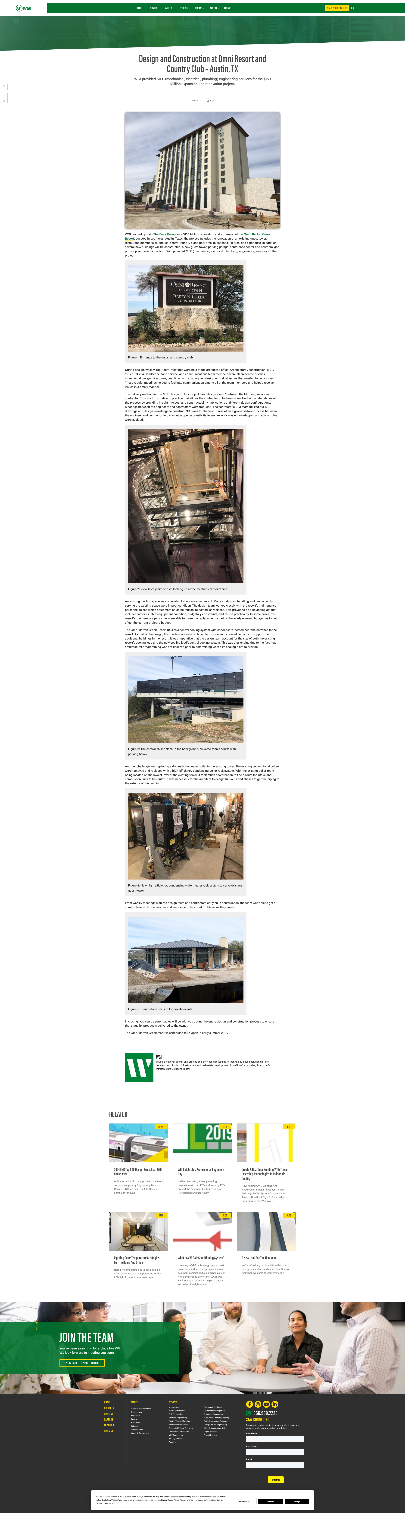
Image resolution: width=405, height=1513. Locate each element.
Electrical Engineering (178, 1417)
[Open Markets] (174, 8)
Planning (172, 1441)
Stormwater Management (214, 1410)
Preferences (244, 1501)
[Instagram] (258, 1404)
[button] (352, 8)
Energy (134, 1419)
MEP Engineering (176, 1435)
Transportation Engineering (215, 1424)
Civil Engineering (176, 1414)
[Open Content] (204, 8)
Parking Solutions (176, 1438)
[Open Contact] (233, 8)
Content (108, 1413)
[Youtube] (266, 1404)
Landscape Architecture (179, 1431)
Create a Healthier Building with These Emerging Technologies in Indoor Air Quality (265, 1173)
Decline (270, 1501)
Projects (109, 1408)
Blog (212, 100)
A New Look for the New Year (259, 1257)
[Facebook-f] (249, 1404)
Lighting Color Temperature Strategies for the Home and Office (136, 1260)
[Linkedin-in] (274, 1404)
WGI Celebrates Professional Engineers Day (201, 1171)
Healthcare (135, 1422)
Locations (109, 1425)
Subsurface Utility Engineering (216, 1417)
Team (3, 87)
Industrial (135, 1425)
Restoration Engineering (214, 1407)
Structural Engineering (213, 1414)
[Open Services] (159, 8)
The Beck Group (164, 234)
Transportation (137, 1429)
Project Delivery (210, 1435)
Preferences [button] (108, 1503)
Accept (297, 1501)
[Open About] (144, 8)
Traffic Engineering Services (215, 1421)
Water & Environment (140, 1432)
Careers (3, 98)
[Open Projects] (189, 8)
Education (135, 1415)
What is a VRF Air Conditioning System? (201, 1257)
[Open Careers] (218, 8)
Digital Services (210, 1431)
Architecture (174, 1407)
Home (107, 1402)
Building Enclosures (177, 1410)
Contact (108, 1430)
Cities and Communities (141, 1408)
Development (136, 1412)
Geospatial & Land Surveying (181, 1428)
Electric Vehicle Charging (179, 1421)
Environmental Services (179, 1424)
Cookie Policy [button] (173, 1500)
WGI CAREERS (36, 1324)
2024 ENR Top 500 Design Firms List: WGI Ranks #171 (138, 1171)
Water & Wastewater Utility (215, 1428)
